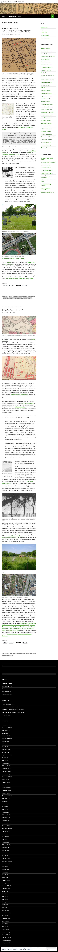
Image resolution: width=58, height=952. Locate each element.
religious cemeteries (12, 28)
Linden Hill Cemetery (46, 90)
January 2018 (5, 883)
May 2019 (4, 853)
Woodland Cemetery (46, 145)
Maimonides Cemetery (46, 93)
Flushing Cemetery (45, 72)
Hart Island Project (45, 85)
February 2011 (5, 932)
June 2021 (4, 804)
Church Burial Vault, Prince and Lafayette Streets (13, 712)
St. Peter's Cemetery (46, 131)
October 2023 (5, 752)
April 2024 (4, 746)
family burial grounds (7, 686)
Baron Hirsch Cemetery (46, 51)
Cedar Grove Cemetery (46, 64)
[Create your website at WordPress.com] (29, 1)
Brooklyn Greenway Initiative (9, 537)
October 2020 (5, 825)
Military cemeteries (31, 653)
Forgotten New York (46, 167)
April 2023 (4, 760)
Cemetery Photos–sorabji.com (48, 162)
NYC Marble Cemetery (46, 123)
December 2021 (6, 787)
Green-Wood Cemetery (46, 82)
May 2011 (4, 923)
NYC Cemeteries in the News (8, 667)
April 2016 (4, 899)
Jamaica (5, 298)
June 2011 (4, 921)
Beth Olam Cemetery (46, 53)
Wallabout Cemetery (20, 407)
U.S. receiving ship (27, 403)
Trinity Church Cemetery (8, 704)
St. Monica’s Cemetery (16, 31)
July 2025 (4, 733)
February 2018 (5, 880)
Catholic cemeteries (18, 296)
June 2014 (4, 910)
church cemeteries (30, 296)
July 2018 (4, 866)
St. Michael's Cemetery (46, 128)
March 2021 (5, 812)
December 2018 (6, 858)
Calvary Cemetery (45, 59)
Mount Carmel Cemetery (47, 104)
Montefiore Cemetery (46, 98)
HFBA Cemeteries (45, 87)
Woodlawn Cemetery (46, 147)
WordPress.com (44, 38)
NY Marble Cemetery (46, 120)
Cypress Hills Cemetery (46, 67)
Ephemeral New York (46, 165)
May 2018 (4, 872)
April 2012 (4, 915)
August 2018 (5, 864)
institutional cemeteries (15, 307)
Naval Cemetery (12, 309)
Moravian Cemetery (45, 101)
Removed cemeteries (8, 655)
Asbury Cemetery (6, 715)
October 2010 (5, 943)
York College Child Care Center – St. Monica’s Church (19, 278)
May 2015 (4, 907)
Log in (42, 29)
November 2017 (6, 888)
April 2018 (4, 874)
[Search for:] (29, 674)
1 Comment (13, 312)
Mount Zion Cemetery (46, 117)
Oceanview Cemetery (46, 126)
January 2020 (5, 847)
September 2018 (6, 861)
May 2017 (4, 896)
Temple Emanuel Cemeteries (48, 136)
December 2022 (6, 768)
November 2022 (6, 771)
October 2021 (5, 793)
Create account (44, 27)
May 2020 (4, 839)
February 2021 (5, 815)
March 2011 (5, 929)
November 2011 (6, 918)
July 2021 (4, 801)
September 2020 (6, 828)
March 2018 (5, 877)
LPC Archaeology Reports (47, 170)
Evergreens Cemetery (46, 70)
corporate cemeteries (7, 683)
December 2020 (6, 820)
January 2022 (5, 785)
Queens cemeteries (27, 298)
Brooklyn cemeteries (8, 653)
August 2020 (5, 831)
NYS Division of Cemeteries (47, 192)
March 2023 (5, 763)
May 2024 (4, 744)
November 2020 (6, 823)
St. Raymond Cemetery (46, 134)
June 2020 (4, 836)
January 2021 (5, 817)
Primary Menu (56, 16)
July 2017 (4, 891)
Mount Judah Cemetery (46, 109)
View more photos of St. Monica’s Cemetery (13, 258)
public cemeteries (6, 691)
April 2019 (4, 855)
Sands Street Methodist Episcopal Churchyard (13, 709)
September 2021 (6, 795)
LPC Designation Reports (47, 173)
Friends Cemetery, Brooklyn (47, 79)
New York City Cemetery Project (12, 16)
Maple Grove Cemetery (46, 96)
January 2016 (5, 902)
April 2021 (4, 809)
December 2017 (6, 885)
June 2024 (4, 741)
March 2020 (5, 842)
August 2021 (5, 798)
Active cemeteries (8, 296)
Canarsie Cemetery (45, 62)
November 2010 (6, 940)
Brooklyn (5, 307)
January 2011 (5, 934)
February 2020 (5, 844)
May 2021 (4, 806)
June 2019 (4, 850)
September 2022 (6, 776)
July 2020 (4, 834)
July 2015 (4, 904)
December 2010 (6, 937)
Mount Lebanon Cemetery (47, 112)
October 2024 (5, 736)
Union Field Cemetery (46, 142)
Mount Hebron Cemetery (47, 107)
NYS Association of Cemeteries (45, 188)
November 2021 (6, 790)
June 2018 (4, 869)
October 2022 (5, 774)
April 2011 (4, 926)
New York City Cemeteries (15, 298)
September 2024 (6, 738)
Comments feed (45, 35)
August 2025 (5, 730)
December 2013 (6, 913)
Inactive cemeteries (19, 653)
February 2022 (5, 782)
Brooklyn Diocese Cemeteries (48, 56)
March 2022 (5, 779)
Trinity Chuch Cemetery (46, 139)
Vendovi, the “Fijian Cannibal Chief (19, 394)
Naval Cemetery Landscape (15, 535)
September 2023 (6, 755)
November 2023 (6, 749)
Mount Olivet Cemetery (46, 115)
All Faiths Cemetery (45, 48)
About (3, 665)
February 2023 (5, 765)
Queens (4, 28)
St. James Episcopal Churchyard (9, 707)
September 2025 (6, 727)
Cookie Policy (29, 949)
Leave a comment (15, 34)
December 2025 (6, 725)
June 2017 (4, 893)
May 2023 (4, 757)
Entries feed (44, 32)
